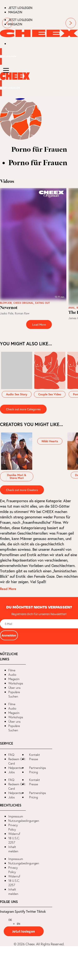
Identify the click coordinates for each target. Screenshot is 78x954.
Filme (11, 670)
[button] (3, 477)
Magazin (15, 12)
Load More (39, 324)
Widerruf (14, 834)
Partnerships (37, 768)
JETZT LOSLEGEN (20, 8)
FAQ (11, 755)
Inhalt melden (13, 849)
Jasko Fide (6, 313)
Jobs (11, 772)
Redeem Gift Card (16, 761)
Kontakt (34, 755)
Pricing (33, 772)
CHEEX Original (23, 303)
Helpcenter (15, 768)
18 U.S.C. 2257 (14, 840)
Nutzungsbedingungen (23, 821)
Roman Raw (22, 313)
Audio (12, 675)
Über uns (14, 688)
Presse (33, 759)
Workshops (15, 683)
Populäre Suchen (14, 694)
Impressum (15, 816)
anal (71, 308)
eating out (42, 303)
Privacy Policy (13, 827)
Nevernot (8, 307)
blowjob (6, 303)
